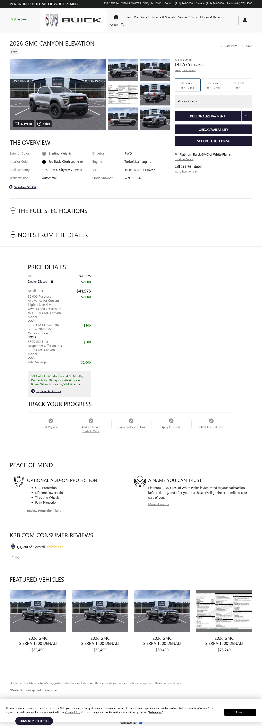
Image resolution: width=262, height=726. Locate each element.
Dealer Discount (39, 281)
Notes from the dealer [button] (53, 235)
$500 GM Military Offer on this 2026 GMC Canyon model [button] (44, 330)
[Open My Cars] (244, 20)
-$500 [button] (86, 325)
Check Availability (213, 129)
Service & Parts (187, 17)
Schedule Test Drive (213, 141)
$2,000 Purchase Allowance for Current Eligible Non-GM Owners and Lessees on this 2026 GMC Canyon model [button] (44, 308)
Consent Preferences (34, 721)
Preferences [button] (155, 712)
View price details (185, 70)
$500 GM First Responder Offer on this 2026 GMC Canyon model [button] (45, 349)
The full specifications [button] (52, 210)
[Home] (21, 20)
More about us (158, 504)
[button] (87, 51)
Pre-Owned (141, 17)
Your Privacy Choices (128, 723)
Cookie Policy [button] (72, 712)
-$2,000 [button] (85, 297)
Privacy (15, 557)
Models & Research (212, 17)
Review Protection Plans (44, 510)
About (114, 25)
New (128, 17)
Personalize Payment (207, 116)
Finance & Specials (163, 17)
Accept (240, 712)
